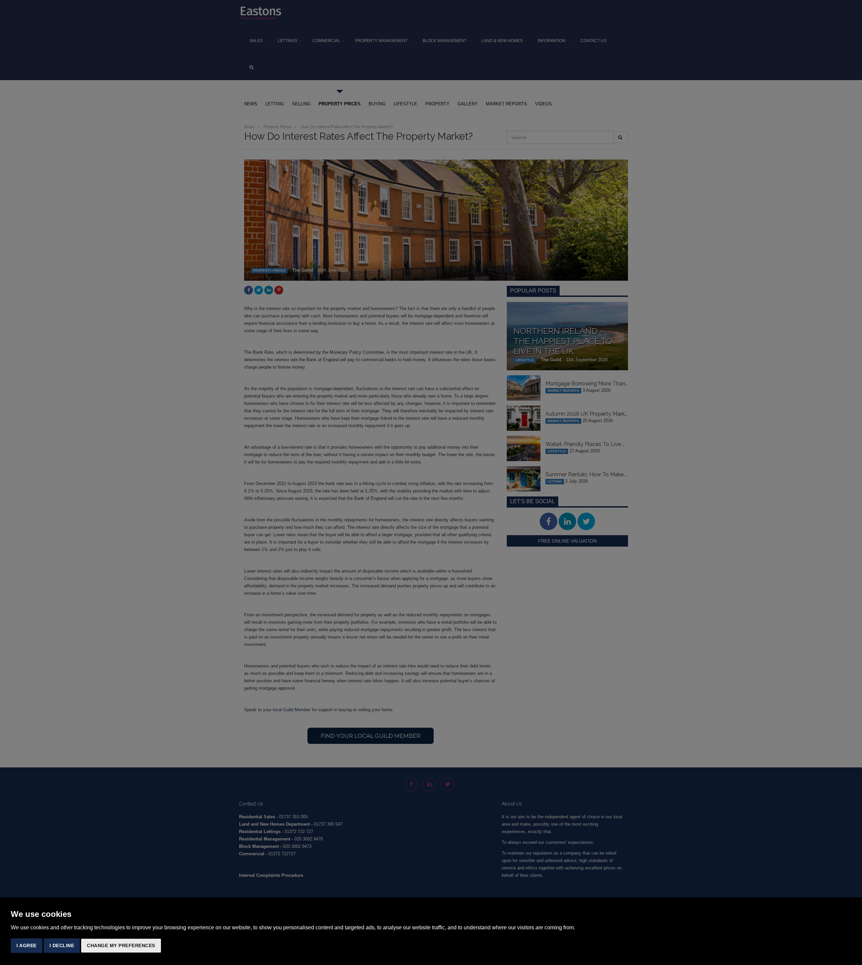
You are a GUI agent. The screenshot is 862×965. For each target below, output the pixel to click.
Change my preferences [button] (121, 945)
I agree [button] (26, 945)
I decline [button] (61, 945)
